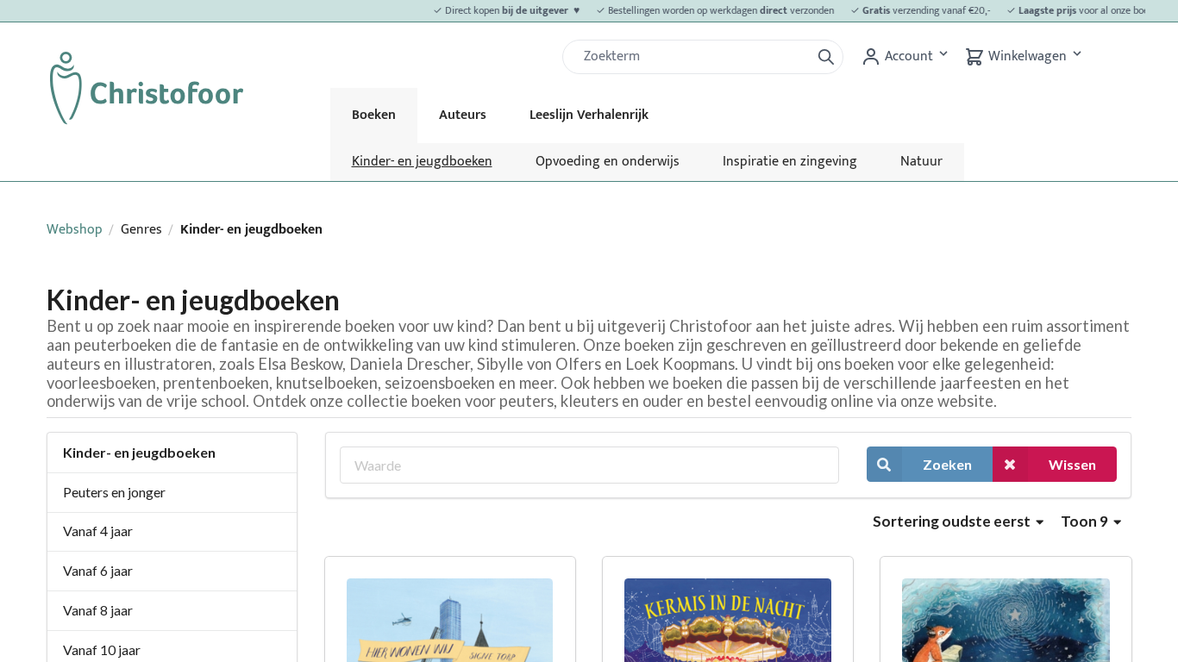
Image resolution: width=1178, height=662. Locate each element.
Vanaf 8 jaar (98, 610)
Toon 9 (1086, 521)
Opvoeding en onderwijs (608, 161)
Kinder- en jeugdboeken (422, 161)
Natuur (921, 161)
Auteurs (462, 115)
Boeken (374, 115)
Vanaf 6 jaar (98, 570)
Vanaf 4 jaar (98, 530)
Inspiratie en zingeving (790, 161)
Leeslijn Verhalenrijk (589, 115)
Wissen (1072, 464)
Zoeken (947, 464)
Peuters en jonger (114, 492)
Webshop (75, 229)
